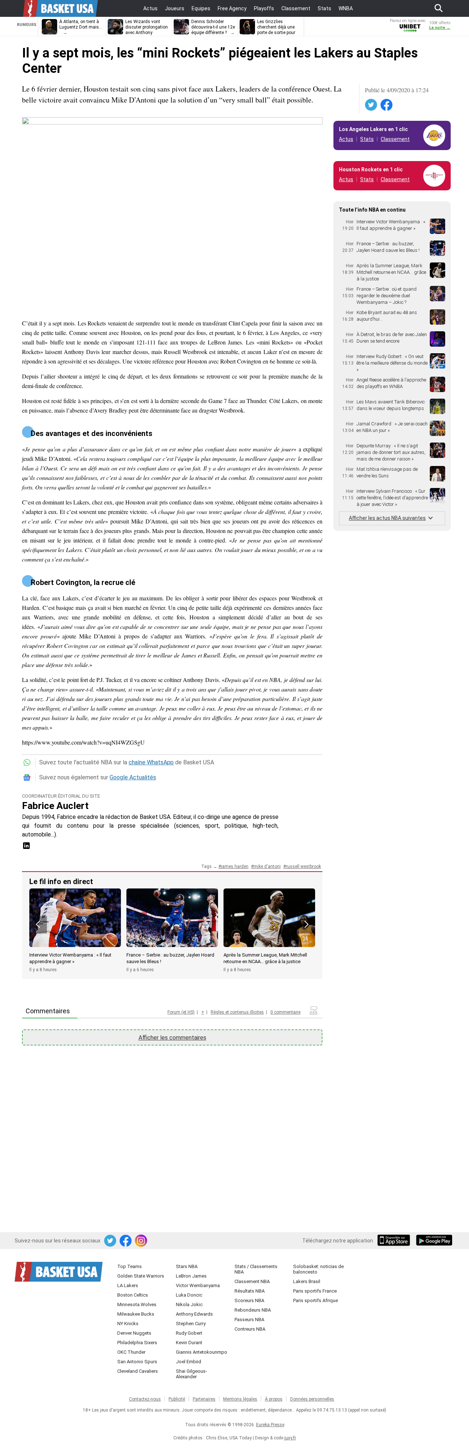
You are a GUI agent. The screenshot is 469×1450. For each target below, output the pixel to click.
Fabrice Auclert (55, 805)
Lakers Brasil (306, 1281)
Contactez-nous (145, 1399)
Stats (367, 139)
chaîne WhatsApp (151, 762)
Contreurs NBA (249, 1329)
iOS (395, 1241)
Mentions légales (240, 1399)
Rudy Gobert (189, 1333)
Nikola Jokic (189, 1304)
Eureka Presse (270, 1424)
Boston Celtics (132, 1295)
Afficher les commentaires (172, 1037)
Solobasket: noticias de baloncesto (318, 1269)
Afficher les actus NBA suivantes (387, 518)
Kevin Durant (189, 1342)
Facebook (387, 105)
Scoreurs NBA (249, 1300)
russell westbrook (303, 866)
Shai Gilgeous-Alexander (191, 1373)
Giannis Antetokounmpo (201, 1352)
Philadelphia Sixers (137, 1342)
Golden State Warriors (140, 1276)
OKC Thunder (131, 1352)
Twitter (371, 105)
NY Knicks (128, 1323)
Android (434, 1241)
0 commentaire (285, 1012)
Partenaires (204, 1399)
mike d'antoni (267, 866)
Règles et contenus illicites (237, 1012)
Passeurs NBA (249, 1319)
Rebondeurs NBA (252, 1310)
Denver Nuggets (134, 1333)
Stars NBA (186, 1266)
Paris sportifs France (315, 1291)
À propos (273, 1399)
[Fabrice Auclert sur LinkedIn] (26, 848)
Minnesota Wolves (136, 1304)
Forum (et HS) (181, 1012)
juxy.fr (290, 1437)
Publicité (177, 1399)
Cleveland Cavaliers (137, 1371)
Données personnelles (312, 1399)
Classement (395, 139)
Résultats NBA (249, 1291)
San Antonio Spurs (137, 1361)
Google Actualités (133, 777)
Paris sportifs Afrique (315, 1300)
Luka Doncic (189, 1295)
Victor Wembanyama (198, 1285)
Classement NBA (252, 1281)
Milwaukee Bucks (135, 1314)
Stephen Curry (191, 1323)
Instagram (141, 1241)
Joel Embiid (188, 1361)
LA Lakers (127, 1285)
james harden (234, 866)
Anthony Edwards (194, 1314)
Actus (346, 139)
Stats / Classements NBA (255, 1269)
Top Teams (129, 1266)
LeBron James (191, 1276)
